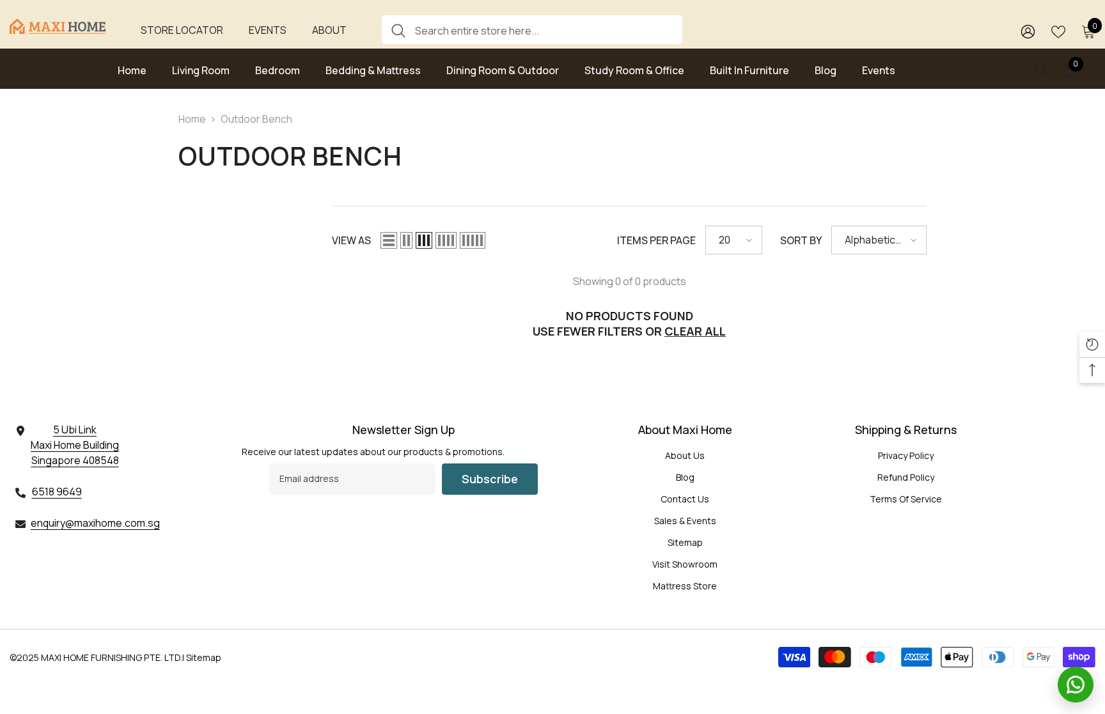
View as (351, 240)
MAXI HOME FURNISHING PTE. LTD (110, 657)
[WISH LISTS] (1058, 31)
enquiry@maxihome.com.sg (95, 523)
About (329, 30)
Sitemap (203, 657)
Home (192, 119)
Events (267, 30)
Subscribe (490, 478)
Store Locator (182, 30)
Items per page (656, 240)
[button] (388, 240)
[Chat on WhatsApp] (1075, 684)
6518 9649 (57, 492)
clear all (695, 331)
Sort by (801, 240)
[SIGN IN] (1028, 31)
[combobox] (543, 29)
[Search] (532, 29)
